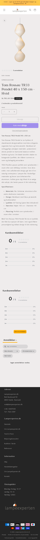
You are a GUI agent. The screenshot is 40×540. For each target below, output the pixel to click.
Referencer (8, 448)
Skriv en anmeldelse (20, 331)
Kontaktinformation (21, 538)
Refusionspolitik (9, 538)
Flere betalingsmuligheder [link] (20, 130)
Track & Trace (9, 434)
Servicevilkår (34, 534)
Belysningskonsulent (11, 439)
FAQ (5, 462)
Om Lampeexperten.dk (12, 429)
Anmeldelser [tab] (10, 340)
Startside (7, 424)
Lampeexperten (19, 532)
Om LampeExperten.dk (12, 471)
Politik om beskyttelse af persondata (18, 534)
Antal (3, 107)
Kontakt (7, 476)
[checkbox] (8, 356)
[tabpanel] (20, 365)
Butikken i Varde (10, 444)
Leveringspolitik (32, 538)
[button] (4, 10)
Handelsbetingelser (11, 467)
